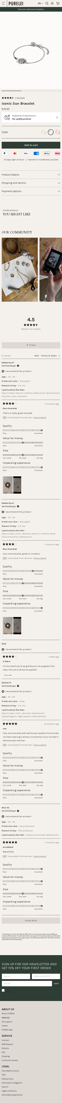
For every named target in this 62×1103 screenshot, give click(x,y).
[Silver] (50, 132)
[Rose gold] (57, 132)
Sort (36, 356)
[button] (13, 98)
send (56, 983)
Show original (40, 418)
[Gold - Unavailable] (43, 132)
